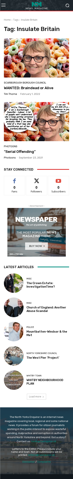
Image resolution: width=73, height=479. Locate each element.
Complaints (44, 461)
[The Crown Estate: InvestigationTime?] (14, 283)
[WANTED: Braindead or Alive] (36, 57)
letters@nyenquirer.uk (41, 454)
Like (14, 178)
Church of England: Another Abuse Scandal (46, 309)
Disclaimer (28, 461)
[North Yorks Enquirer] (36, 5)
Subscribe (59, 178)
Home (7, 19)
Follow (36, 178)
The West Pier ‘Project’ (42, 357)
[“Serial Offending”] (36, 121)
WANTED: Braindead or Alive (28, 88)
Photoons (10, 146)
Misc (29, 279)
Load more (35, 396)
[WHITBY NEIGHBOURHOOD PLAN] (14, 380)
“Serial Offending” (20, 151)
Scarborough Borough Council (25, 82)
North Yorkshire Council (41, 353)
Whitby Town (33, 376)
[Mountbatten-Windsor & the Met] (14, 332)
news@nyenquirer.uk (43, 441)
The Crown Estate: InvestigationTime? (40, 284)
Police (30, 327)
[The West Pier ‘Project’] (14, 356)
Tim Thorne (10, 93)
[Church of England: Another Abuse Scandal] (14, 307)
